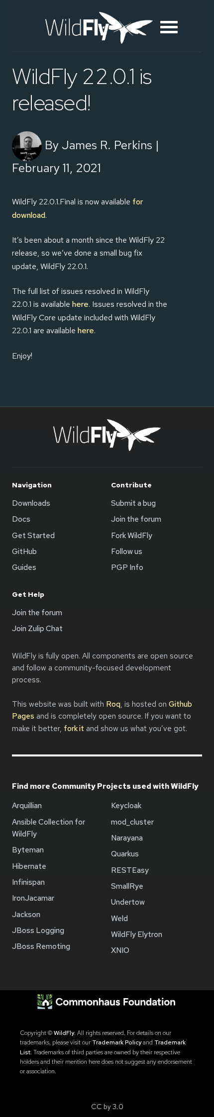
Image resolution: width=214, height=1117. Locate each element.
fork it (74, 729)
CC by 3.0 (107, 1106)
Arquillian (27, 806)
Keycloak (126, 806)
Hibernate (29, 866)
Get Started (33, 536)
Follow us (126, 552)
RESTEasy (130, 870)
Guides (24, 567)
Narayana (127, 838)
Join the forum (136, 519)
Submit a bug (133, 503)
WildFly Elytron (136, 934)
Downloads (31, 503)
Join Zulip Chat (37, 629)
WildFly (64, 1033)
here (80, 304)
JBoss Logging (38, 930)
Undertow (128, 902)
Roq (113, 704)
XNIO (120, 950)
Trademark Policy (116, 1042)
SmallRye (127, 886)
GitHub (24, 552)
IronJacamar (33, 898)
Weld (119, 919)
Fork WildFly (131, 536)
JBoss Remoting (41, 946)
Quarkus (125, 854)
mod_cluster (132, 822)
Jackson (26, 915)
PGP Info (127, 567)
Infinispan (28, 882)
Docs (21, 519)
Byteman (28, 850)
